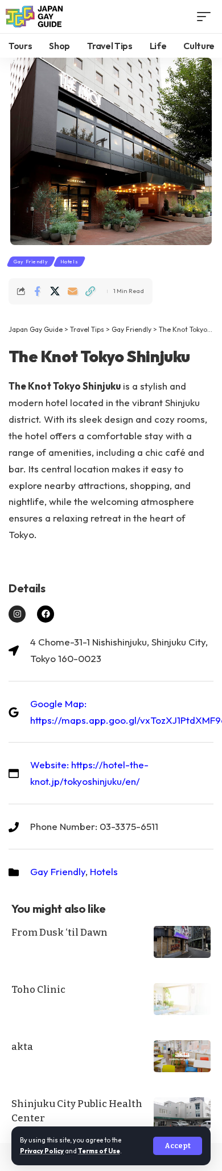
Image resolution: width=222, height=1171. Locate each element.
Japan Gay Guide (36, 329)
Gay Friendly (31, 261)
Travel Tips (87, 329)
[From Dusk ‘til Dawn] (182, 942)
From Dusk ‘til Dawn (59, 933)
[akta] (182, 1056)
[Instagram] (17, 614)
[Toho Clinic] (182, 999)
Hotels (69, 261)
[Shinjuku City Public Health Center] (182, 1113)
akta (22, 1047)
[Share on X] (55, 291)
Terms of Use (99, 1151)
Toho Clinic (38, 990)
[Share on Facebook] (37, 291)
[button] (177, 1146)
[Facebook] (45, 614)
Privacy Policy (42, 1151)
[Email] (72, 291)
